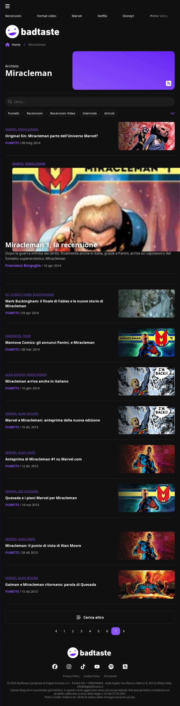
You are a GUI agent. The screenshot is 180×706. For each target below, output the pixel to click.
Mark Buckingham (38, 294)
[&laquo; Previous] (56, 631)
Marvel (11, 129)
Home (16, 44)
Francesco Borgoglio (23, 265)
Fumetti (12, 143)
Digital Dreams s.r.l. (58, 683)
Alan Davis (26, 452)
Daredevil (13, 336)
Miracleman (28, 129)
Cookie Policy (92, 676)
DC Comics (13, 294)
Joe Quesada (28, 491)
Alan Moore (15, 374)
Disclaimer (110, 676)
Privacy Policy (71, 676)
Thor (26, 336)
